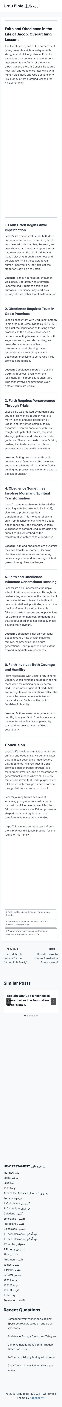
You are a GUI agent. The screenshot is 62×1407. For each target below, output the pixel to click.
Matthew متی (11, 1172)
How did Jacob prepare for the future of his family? (16, 956)
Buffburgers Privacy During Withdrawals (32, 1357)
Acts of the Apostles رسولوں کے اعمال (26, 1193)
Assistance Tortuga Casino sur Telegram (32, 1336)
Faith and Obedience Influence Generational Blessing (28, 914)
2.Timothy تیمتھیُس (14, 1249)
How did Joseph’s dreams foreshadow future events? (46, 956)
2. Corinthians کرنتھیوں (17, 1208)
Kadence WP (37, 1397)
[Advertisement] (31, 121)
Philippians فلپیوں (14, 1223)
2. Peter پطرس (12, 1274)
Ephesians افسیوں (14, 1218)
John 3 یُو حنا (11, 1290)
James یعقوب (11, 1264)
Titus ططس (11, 1254)
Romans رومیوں (13, 1198)
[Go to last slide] (8, 1001)
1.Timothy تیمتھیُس (14, 1244)
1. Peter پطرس (12, 1269)
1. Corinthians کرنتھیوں (17, 1203)
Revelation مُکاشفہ (14, 1300)
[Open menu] (55, 6)
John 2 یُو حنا (11, 1284)
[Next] (53, 1001)
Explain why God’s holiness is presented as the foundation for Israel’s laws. (30, 1000)
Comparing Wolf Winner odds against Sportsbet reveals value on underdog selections (30, 1323)
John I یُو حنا (11, 1279)
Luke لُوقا (9, 1182)
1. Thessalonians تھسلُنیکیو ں (20, 1234)
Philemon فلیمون (13, 1259)
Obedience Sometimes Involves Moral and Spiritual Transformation (27, 923)
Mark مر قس (11, 1177)
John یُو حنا (10, 1188)
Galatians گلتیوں (13, 1213)
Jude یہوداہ (10, 1295)
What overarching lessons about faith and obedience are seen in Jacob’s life (27, 932)
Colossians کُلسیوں (15, 1228)
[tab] (25, 1016)
